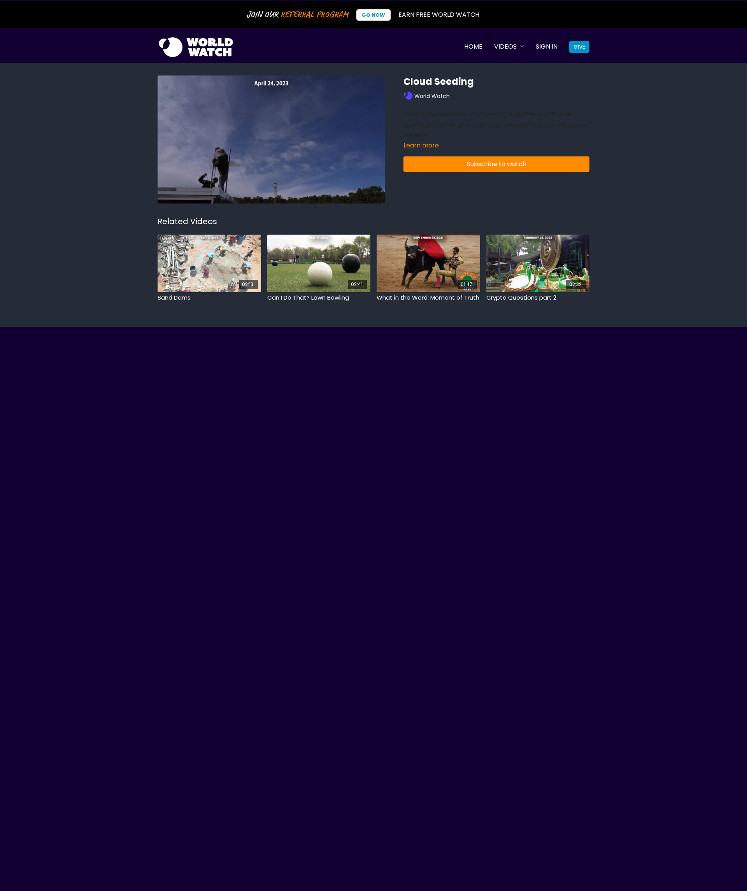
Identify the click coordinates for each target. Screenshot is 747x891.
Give (579, 47)
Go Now (373, 15)
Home (473, 46)
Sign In (547, 46)
